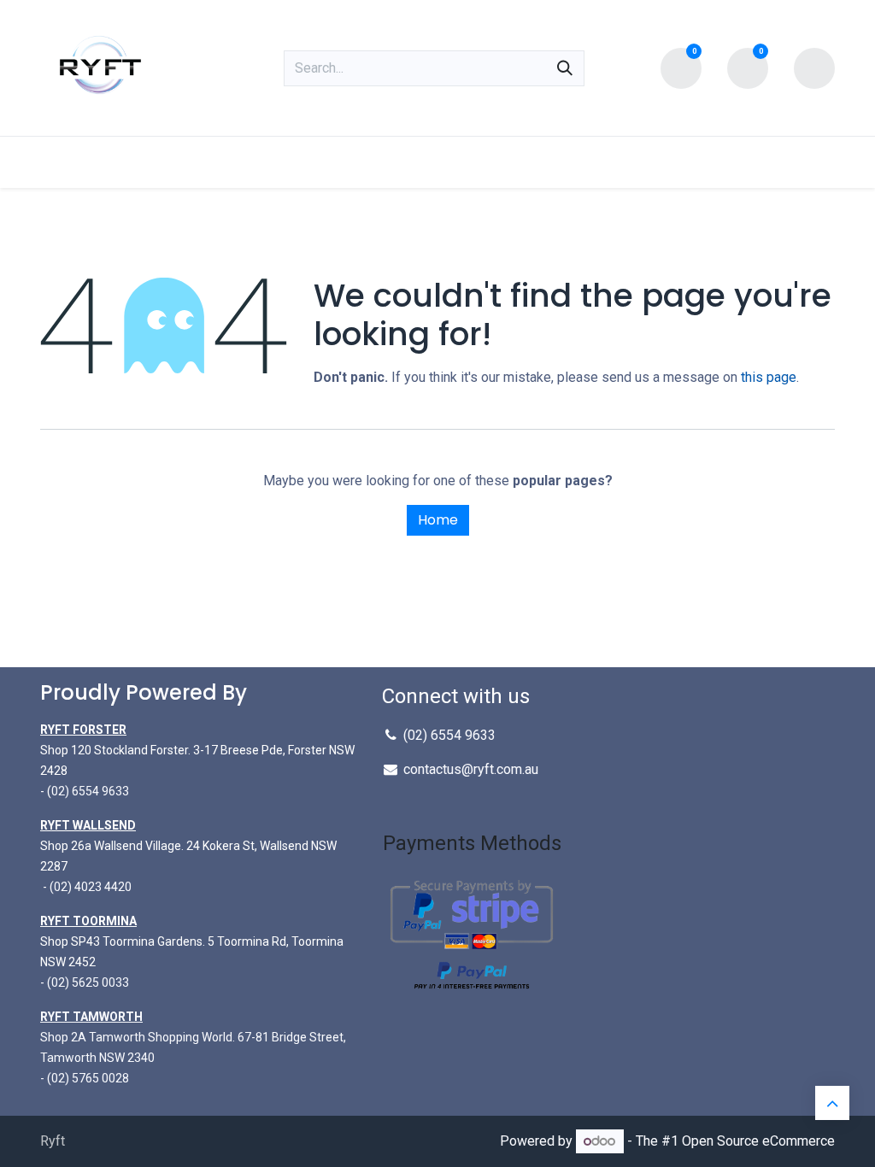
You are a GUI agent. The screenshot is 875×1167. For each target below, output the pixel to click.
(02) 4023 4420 (91, 887)
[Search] (565, 68)
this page (768, 377)
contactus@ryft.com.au (470, 769)
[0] (681, 66)
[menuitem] (84, 162)
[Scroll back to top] (832, 1103)
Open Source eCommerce (758, 1141)
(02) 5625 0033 (86, 982)
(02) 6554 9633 (449, 735)
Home (438, 520)
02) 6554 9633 (90, 791)
